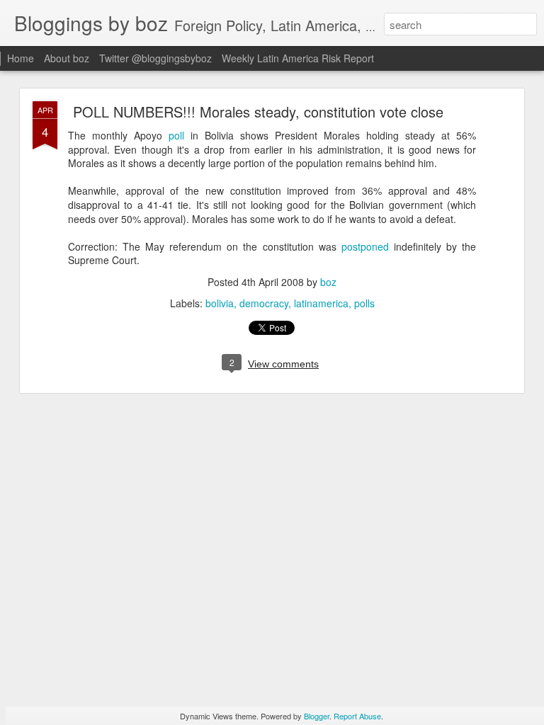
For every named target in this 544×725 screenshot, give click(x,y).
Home (20, 58)
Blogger (316, 715)
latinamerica (321, 303)
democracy (263, 303)
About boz (66, 58)
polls (364, 303)
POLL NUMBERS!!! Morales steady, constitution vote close (258, 111)
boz (328, 282)
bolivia (219, 303)
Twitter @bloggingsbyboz (155, 58)
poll (176, 135)
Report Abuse (357, 715)
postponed (365, 246)
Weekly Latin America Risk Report (298, 58)
